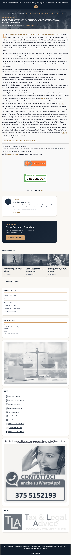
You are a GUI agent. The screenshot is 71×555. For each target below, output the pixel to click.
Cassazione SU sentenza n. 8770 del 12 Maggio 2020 (19, 140)
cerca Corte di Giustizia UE (16, 424)
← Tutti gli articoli (11, 282)
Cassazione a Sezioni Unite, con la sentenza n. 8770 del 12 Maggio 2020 (34, 34)
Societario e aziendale (10, 311)
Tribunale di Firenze (14, 396)
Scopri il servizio (15, 237)
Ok (36, 6)
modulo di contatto (12, 154)
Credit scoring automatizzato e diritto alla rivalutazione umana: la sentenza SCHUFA (35, 269)
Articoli (9, 13)
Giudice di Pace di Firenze (16, 400)
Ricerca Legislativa (14, 404)
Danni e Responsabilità (10, 299)
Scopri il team (17, 212)
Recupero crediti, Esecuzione (12, 308)
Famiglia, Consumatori (10, 305)
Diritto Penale (8, 302)
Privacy (33, 553)
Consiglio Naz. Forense (15, 408)
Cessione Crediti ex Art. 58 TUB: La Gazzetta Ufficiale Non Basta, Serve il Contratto (57, 269)
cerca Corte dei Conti (15, 428)
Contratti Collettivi (13, 412)
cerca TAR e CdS (13, 416)
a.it (42, 190)
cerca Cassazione (13, 420)
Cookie (38, 553)
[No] (69, 5)
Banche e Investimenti (18, 13)
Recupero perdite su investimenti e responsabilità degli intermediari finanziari (13, 269)
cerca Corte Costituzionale (16, 432)
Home (3, 13)
